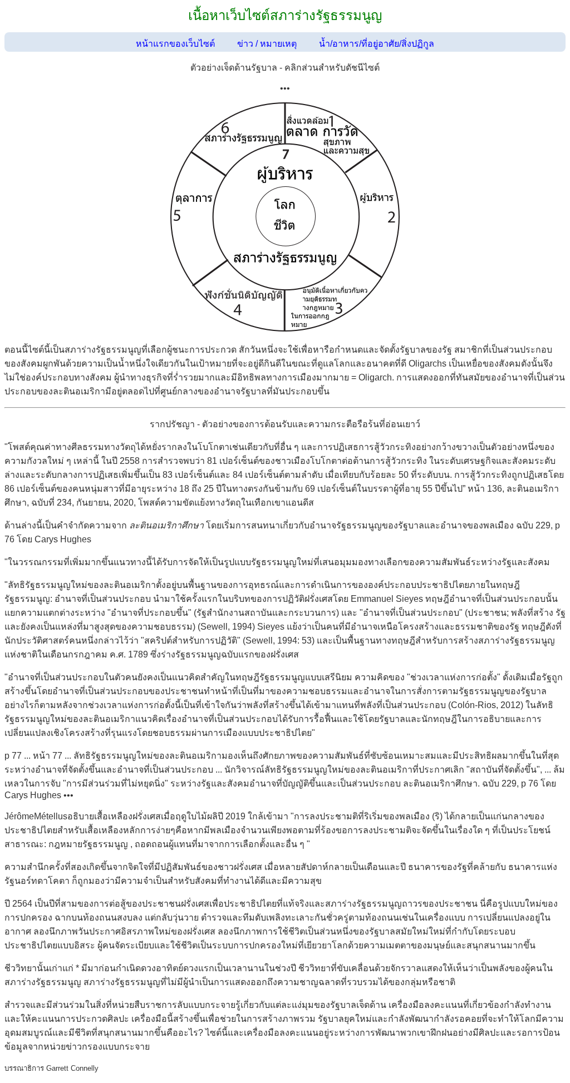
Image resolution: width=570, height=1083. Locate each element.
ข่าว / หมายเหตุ (267, 43)
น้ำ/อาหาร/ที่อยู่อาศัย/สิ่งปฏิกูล (376, 43)
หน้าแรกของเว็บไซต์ (175, 43)
